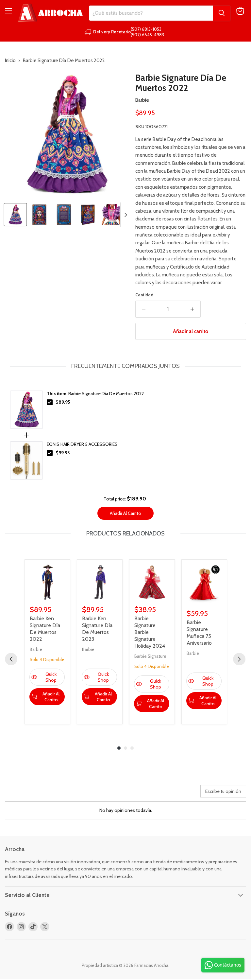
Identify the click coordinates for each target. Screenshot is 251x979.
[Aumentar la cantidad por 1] (192, 309)
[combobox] (151, 13)
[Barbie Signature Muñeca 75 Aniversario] (204, 584)
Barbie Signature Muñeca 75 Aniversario (199, 632)
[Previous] (11, 659)
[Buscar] (221, 13)
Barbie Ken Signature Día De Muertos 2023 (97, 628)
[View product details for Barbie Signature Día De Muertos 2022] (26, 410)
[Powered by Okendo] (34, 793)
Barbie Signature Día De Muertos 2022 (95, 393)
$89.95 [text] (63, 402)
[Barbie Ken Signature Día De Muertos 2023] (99, 582)
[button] (15, 214)
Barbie (142, 100)
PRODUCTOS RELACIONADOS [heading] (125, 533)
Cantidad (144, 294)
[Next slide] (125, 214)
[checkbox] (50, 402)
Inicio (10, 60)
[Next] (239, 659)
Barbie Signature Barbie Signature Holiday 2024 (149, 632)
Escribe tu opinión (223, 791)
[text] (125, 366)
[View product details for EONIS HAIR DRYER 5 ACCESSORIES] (26, 460)
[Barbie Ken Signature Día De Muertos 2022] (47, 582)
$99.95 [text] (63, 453)
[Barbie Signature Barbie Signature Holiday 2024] (152, 582)
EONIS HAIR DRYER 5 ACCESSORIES (82, 444)
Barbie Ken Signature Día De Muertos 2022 (45, 628)
